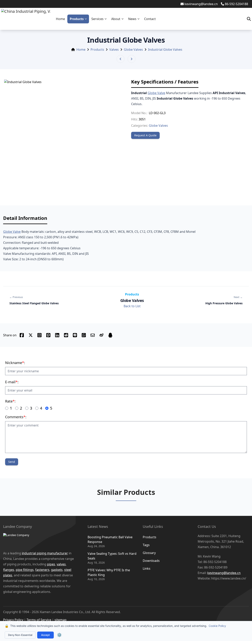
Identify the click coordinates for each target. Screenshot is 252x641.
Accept (45, 634)
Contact (150, 19)
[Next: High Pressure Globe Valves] (131, 59)
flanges (8, 570)
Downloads (151, 560)
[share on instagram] (39, 335)
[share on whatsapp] (84, 335)
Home (60, 19)
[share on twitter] (31, 335)
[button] (86, 19)
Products (77, 19)
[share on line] (75, 335)
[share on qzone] (110, 335)
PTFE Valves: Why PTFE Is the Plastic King (109, 572)
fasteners (42, 570)
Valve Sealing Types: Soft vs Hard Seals (112, 555)
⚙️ (59, 635)
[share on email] (93, 335)
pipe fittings (25, 570)
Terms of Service (39, 620)
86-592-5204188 (236, 4)
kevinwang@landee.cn (201, 4)
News (132, 19)
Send (11, 462)
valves (61, 564)
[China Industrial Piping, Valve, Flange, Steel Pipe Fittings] (25, 19)
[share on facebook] (22, 335)
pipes (51, 564)
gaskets (57, 570)
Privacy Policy (13, 620)
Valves (114, 49)
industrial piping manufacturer (45, 553)
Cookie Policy (217, 625)
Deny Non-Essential (20, 634)
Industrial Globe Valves (165, 49)
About (115, 19)
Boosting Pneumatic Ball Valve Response (110, 539)
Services (97, 19)
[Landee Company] (39, 540)
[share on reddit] (66, 335)
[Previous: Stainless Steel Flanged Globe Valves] (120, 59)
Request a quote (145, 135)
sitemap (61, 620)
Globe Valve (156, 93)
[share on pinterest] (48, 335)
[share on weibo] (101, 335)
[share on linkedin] (57, 335)
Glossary (149, 553)
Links (146, 568)
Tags (146, 545)
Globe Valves (133, 49)
